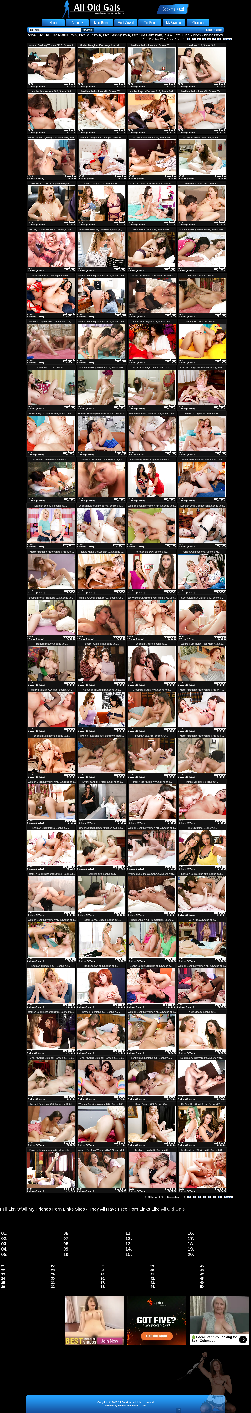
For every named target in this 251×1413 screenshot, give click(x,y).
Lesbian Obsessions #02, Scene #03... (52, 91)
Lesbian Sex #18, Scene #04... (151, 736)
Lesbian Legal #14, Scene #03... (202, 413)
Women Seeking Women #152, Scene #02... (102, 413)
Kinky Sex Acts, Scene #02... (202, 321)
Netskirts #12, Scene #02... (202, 45)
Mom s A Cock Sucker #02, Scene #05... (101, 597)
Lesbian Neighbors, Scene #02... (52, 736)
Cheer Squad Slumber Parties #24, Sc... (102, 1058)
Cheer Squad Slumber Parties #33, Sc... (202, 459)
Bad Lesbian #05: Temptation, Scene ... (152, 920)
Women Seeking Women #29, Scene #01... (151, 874)
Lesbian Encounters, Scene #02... (50, 828)
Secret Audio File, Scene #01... (102, 643)
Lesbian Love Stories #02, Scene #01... (202, 1150)
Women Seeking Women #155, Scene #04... (152, 828)
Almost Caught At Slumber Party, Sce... (202, 367)
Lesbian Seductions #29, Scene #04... (152, 137)
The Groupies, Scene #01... (202, 828)
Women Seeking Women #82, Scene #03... (152, 413)
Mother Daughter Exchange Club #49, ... (102, 137)
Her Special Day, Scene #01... (152, 551)
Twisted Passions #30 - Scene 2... (201, 183)
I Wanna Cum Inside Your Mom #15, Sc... (202, 643)
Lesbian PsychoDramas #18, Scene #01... (152, 91)
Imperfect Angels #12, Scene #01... (152, 321)
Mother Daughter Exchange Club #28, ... (52, 551)
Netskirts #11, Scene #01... (51, 367)
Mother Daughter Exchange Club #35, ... (51, 321)
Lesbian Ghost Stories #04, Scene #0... (151, 183)
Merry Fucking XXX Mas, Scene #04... (51, 689)
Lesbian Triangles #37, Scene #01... (50, 966)
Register (218, 29)
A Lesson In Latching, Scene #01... (102, 689)
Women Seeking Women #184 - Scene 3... (52, 874)
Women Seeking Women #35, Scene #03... (51, 1012)
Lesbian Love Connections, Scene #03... (202, 505)
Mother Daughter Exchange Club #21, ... (102, 45)
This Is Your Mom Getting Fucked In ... (51, 275)
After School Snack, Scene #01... (102, 920)
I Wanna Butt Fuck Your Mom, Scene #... (153, 275)
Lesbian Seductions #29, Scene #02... (101, 91)
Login (209, 29)
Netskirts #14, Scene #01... (202, 275)
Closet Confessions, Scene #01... (201, 551)
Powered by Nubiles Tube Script (121, 1405)
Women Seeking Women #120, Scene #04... (102, 321)
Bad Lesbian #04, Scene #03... (101, 966)
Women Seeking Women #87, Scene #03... (101, 1104)
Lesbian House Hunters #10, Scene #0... (51, 597)
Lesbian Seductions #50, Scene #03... (202, 874)
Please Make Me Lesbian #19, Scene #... (102, 551)
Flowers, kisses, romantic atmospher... (50, 1150)
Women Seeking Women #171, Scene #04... (102, 275)
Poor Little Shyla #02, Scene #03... (152, 367)
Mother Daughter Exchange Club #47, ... (202, 689)
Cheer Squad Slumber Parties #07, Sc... (52, 1058)
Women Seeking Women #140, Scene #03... (152, 505)
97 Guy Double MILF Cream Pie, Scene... (51, 229)
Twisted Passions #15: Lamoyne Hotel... (102, 736)
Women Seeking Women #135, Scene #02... (52, 782)
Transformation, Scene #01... (52, 643)
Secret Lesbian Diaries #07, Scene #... (202, 597)
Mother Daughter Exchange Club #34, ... (202, 736)
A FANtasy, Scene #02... (202, 920)
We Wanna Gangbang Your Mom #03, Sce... (152, 597)
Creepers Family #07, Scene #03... (152, 689)
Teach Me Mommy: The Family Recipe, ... (101, 229)
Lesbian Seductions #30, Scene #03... (151, 1058)
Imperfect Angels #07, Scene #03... (152, 782)
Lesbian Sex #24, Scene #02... (50, 505)
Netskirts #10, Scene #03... (101, 874)
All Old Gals (173, 1209)
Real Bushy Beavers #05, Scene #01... (201, 1058)
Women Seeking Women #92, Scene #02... (201, 229)
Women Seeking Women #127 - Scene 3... (52, 45)
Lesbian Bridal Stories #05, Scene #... (202, 137)
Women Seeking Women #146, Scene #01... (152, 1012)
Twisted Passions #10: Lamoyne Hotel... (52, 1104)
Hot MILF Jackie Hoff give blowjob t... (51, 183)
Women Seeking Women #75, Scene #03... (101, 367)
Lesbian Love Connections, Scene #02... (101, 505)
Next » (227, 39)
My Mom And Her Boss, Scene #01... (102, 782)
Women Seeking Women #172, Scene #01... (202, 966)
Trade (143, 1405)
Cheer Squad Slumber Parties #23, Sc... (101, 828)
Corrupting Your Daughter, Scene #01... (151, 459)
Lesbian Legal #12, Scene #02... (152, 1150)
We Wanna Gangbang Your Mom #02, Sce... (51, 137)
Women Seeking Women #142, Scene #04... (102, 1150)
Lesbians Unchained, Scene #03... (51, 459)
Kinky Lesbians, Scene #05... (202, 782)
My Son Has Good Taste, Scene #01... (201, 1104)
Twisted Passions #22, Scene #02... (101, 1012)
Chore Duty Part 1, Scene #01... (101, 183)
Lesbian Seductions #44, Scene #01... (151, 45)
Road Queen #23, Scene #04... (151, 1104)
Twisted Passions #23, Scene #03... (151, 229)
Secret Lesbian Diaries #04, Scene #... (151, 966)
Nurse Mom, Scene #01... (202, 1012)
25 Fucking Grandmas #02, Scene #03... (51, 413)
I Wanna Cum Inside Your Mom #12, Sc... (102, 459)
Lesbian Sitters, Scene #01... (151, 643)
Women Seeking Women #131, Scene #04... (52, 920)
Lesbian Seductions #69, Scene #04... (201, 91)
